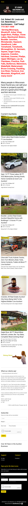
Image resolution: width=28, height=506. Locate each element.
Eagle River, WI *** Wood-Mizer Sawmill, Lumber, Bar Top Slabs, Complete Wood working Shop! (12, 334)
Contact (3, 460)
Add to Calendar (6, 143)
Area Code (3, 426)
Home (2, 1)
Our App (3, 458)
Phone (3, 421)
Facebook (17, 458)
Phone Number (12, 426)
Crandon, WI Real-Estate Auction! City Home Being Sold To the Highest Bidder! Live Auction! (13, 299)
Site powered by (9, 503)
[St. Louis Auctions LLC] (14, 9)
